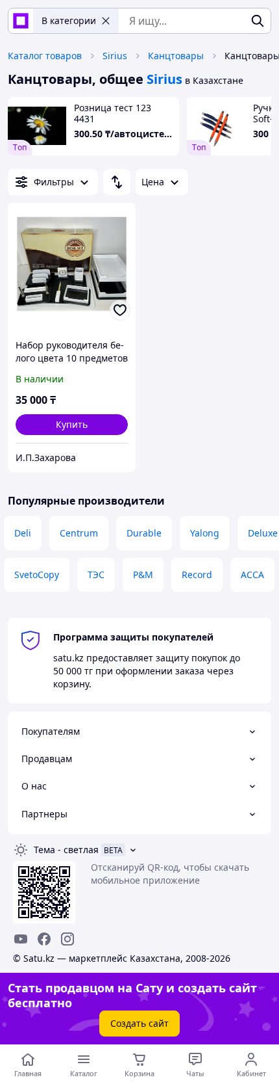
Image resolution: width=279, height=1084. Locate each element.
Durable (144, 533)
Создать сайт (139, 1023)
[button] (72, 424)
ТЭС (96, 574)
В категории (69, 20)
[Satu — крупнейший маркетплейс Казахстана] (20, 20)
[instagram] (67, 939)
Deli (22, 533)
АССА (252, 574)
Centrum (79, 533)
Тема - (66, 849)
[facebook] (44, 939)
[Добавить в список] (120, 310)
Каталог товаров (45, 55)
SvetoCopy (36, 574)
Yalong (204, 533)
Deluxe (263, 533)
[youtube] (21, 939)
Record (197, 574)
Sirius (115, 55)
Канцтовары (176, 55)
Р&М (143, 574)
